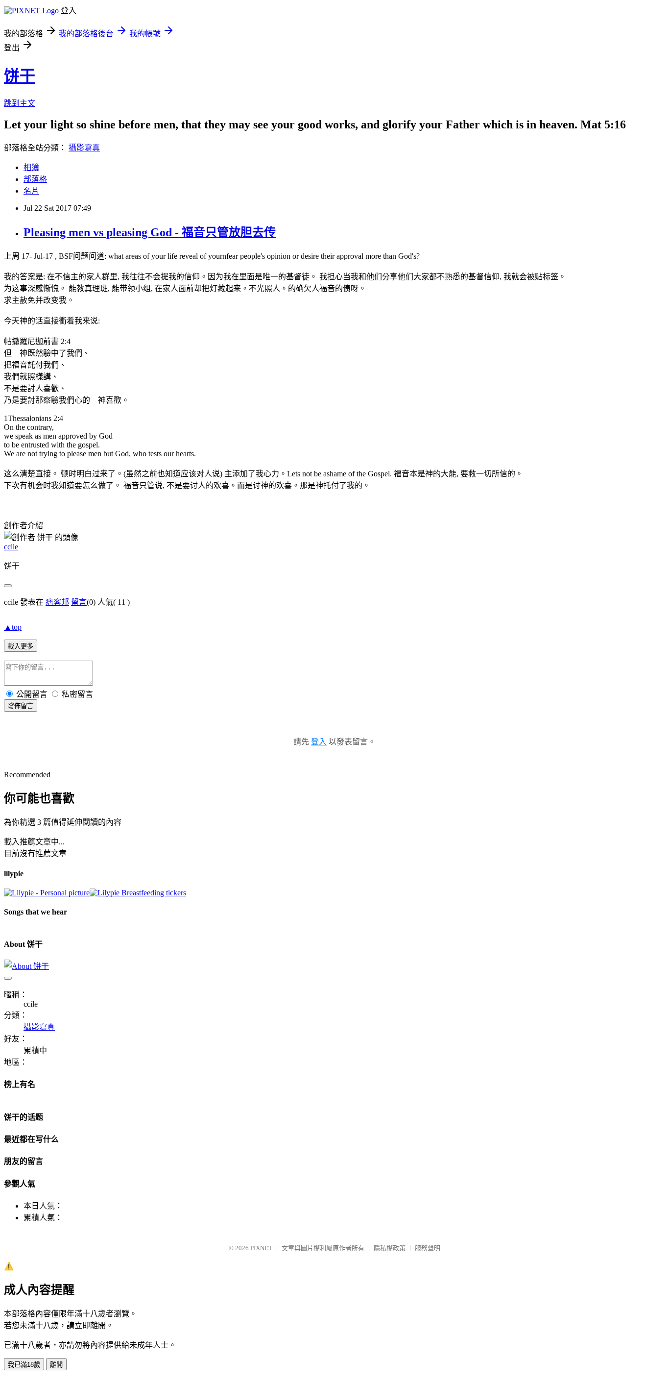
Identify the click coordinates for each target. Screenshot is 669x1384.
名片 (31, 191)
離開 (56, 1364)
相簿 (31, 167)
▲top (13, 627)
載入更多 (20, 646)
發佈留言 (20, 706)
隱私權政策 (390, 1248)
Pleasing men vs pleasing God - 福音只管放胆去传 (150, 232)
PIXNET (261, 1248)
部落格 (35, 179)
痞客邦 (57, 602)
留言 (79, 602)
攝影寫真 (84, 148)
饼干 (19, 76)
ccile (11, 547)
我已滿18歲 (24, 1364)
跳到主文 (19, 103)
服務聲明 (427, 1248)
